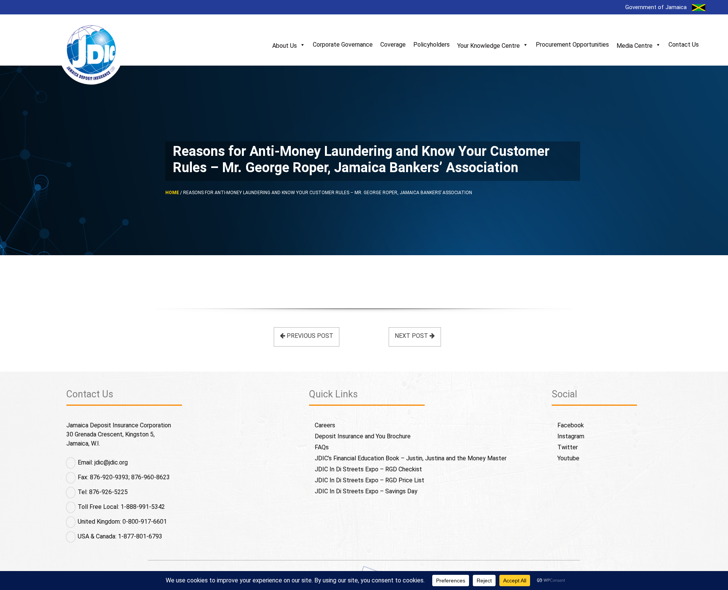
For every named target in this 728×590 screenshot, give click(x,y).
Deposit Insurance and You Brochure (363, 436)
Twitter (567, 447)
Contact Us (683, 44)
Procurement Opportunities (572, 44)
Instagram (570, 436)
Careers (325, 425)
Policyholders (431, 44)
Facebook (570, 425)
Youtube (568, 458)
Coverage (393, 44)
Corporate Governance (343, 44)
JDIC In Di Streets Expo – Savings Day (366, 491)
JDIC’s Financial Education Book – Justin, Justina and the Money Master (411, 458)
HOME (172, 192)
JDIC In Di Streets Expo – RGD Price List (369, 480)
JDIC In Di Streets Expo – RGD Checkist (368, 469)
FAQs (322, 447)
